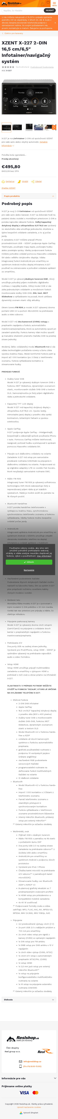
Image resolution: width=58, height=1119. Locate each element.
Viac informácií (44, 556)
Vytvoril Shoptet (30, 1113)
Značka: (8, 188)
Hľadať (50, 10)
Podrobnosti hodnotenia (41, 67)
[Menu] (54, 3)
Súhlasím (30, 562)
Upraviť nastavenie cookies (29, 1107)
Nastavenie (29, 570)
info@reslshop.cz (32, 1061)
